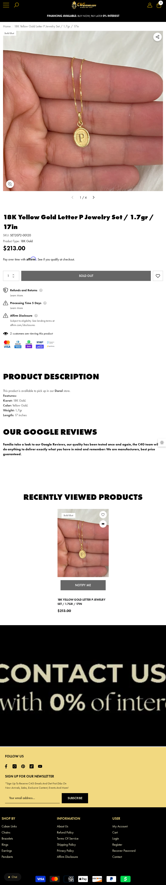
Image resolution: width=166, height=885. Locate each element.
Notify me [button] (83, 585)
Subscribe (75, 798)
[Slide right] (93, 197)
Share (157, 37)
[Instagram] (16, 766)
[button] (150, 5)
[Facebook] (7, 766)
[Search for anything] (16, 5)
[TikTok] (33, 766)
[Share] (157, 37)
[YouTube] (41, 766)
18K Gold (26, 241)
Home (7, 26)
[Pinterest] (24, 766)
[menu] (6, 5)
